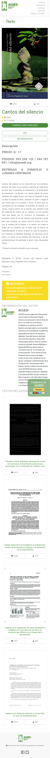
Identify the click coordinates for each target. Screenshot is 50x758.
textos (42, 2)
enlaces (41, 11)
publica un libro (37, 13)
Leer (25, 133)
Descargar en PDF (25, 139)
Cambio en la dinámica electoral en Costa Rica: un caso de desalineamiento (25, 714)
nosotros (40, 5)
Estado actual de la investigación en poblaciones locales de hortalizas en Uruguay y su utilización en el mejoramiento (25, 547)
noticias (41, 8)
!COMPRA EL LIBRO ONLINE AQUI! (25, 125)
